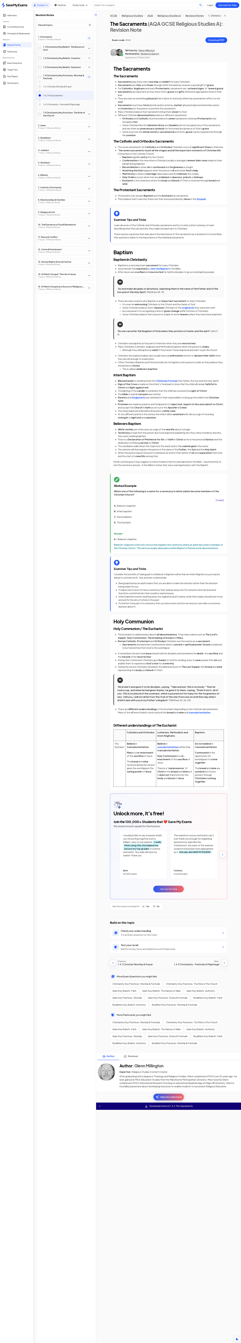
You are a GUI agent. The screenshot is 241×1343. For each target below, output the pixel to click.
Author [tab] (111, 1056)
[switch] (237, 1339)
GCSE (113, 15)
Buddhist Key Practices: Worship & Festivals (174, 1004)
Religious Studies (132, 15)
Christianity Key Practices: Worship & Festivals (136, 983)
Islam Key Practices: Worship (127, 997)
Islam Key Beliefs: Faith (124, 990)
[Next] (222, 854)
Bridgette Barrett (150, 53)
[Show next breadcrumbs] (225, 15)
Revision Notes (194, 15)
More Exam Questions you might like (137, 976)
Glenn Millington (146, 50)
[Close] (99, 1106)
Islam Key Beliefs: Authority (200, 990)
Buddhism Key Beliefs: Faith (207, 997)
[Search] (200, 5)
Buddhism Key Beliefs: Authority (129, 1004)
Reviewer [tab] (133, 1056)
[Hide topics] (96, 15)
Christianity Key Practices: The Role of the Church (192, 983)
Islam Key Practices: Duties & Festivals (167, 997)
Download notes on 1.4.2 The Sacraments (171, 1106)
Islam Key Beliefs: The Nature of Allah (161, 990)
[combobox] (148, 5)
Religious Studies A (169, 15)
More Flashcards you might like (134, 1014)
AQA (150, 15)
